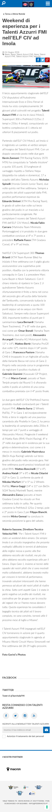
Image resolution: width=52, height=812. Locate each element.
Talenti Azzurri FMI (24, 57)
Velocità (37, 57)
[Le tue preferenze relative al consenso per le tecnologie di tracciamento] (47, 807)
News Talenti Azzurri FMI (22, 55)
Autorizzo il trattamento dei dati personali (25, 736)
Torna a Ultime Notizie (15, 14)
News (7, 55)
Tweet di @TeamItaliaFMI (13, 696)
